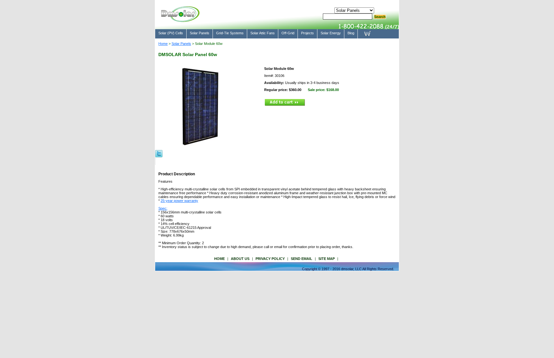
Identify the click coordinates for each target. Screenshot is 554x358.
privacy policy (270, 259)
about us (240, 259)
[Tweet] (159, 153)
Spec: (162, 208)
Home (163, 44)
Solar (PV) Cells (170, 33)
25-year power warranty (179, 201)
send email (301, 259)
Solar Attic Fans (262, 33)
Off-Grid (287, 33)
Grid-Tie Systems (230, 33)
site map (326, 259)
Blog (351, 33)
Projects (307, 33)
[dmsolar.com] (180, 19)
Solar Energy (331, 33)
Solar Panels (199, 33)
